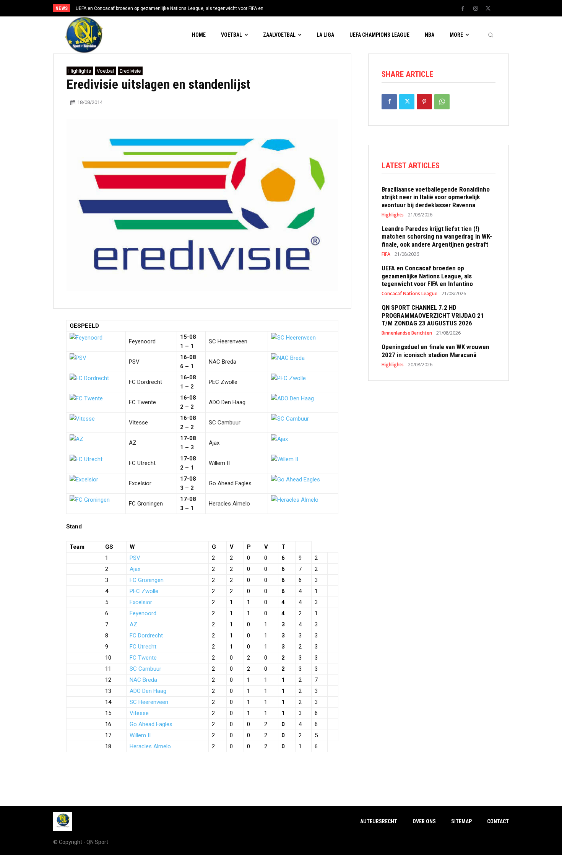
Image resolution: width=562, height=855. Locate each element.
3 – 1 (187, 508)
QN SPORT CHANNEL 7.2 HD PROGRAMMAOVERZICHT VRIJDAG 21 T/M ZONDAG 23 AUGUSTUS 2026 (433, 315)
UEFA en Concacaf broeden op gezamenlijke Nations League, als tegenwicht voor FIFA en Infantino (427, 276)
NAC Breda (222, 361)
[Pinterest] (424, 101)
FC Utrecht (142, 463)
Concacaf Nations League (409, 293)
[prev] (294, 8)
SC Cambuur (224, 422)
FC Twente (142, 402)
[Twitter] (488, 8)
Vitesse (138, 422)
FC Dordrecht (145, 382)
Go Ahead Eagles (230, 483)
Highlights (79, 71)
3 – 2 (187, 487)
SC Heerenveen (228, 341)
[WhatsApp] (442, 101)
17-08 (188, 438)
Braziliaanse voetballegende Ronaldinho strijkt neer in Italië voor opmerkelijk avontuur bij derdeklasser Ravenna (436, 197)
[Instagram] (475, 8)
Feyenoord (142, 341)
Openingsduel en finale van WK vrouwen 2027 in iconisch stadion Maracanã (435, 350)
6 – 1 (187, 366)
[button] (490, 35)
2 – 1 (187, 467)
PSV (134, 361)
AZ (132, 442)
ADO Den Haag (227, 402)
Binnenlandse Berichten (407, 333)
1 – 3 (187, 447)
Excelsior (140, 483)
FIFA (386, 254)
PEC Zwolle (223, 382)
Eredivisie (130, 71)
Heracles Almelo (229, 503)
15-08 (188, 336)
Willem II (219, 463)
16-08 (188, 357)
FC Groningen (146, 503)
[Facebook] (463, 8)
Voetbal (105, 71)
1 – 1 (187, 346)
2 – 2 (187, 406)
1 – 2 (187, 386)
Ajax (214, 442)
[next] (306, 8)
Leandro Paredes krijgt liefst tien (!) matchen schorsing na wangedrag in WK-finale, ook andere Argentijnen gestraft (437, 236)
